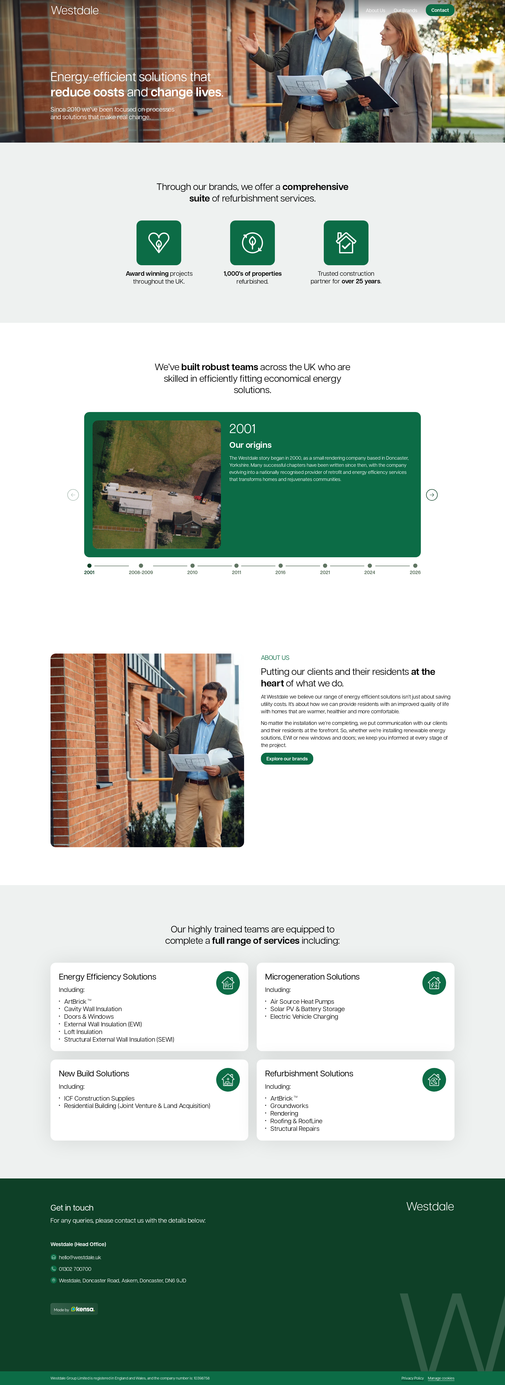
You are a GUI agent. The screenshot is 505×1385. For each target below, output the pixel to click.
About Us (375, 10)
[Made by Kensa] (74, 1309)
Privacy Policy (413, 1378)
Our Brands (405, 10)
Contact (440, 10)
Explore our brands (287, 759)
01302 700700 (75, 1268)
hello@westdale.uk (80, 1257)
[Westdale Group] (74, 10)
